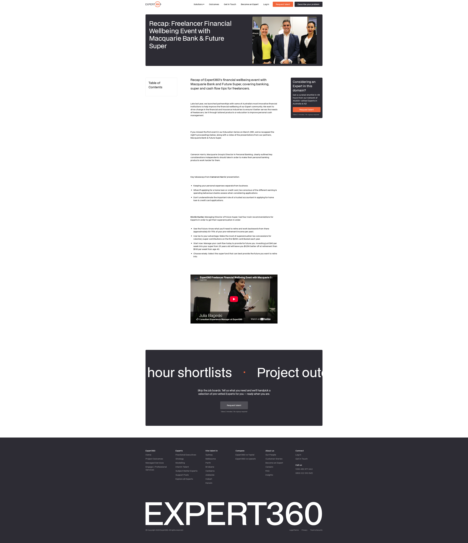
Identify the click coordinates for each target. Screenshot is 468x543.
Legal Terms (294, 530)
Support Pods (182, 474)
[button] (198, 4)
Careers (269, 466)
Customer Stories (273, 458)
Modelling (180, 462)
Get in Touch (301, 458)
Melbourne (210, 458)
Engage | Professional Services (156, 468)
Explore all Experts (184, 478)
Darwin (208, 482)
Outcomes (214, 4)
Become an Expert (249, 4)
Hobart (208, 478)
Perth (208, 462)
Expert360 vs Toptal (244, 454)
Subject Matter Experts (186, 470)
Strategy (180, 458)
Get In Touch (230, 4)
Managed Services (155, 462)
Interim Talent (182, 466)
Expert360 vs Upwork (245, 458)
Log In (266, 4)
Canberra (209, 470)
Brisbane (209, 466)
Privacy (304, 530)
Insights (269, 474)
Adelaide (209, 474)
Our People (270, 454)
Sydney (209, 454)
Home (148, 454)
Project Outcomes (154, 458)
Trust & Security (316, 530)
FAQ (267, 470)
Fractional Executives (186, 454)
